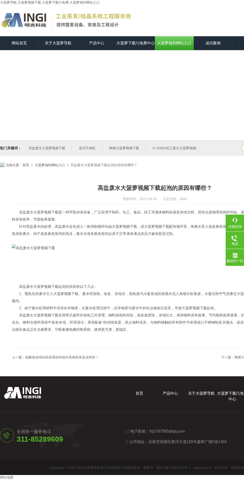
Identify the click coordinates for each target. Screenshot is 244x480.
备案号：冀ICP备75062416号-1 (166, 468)
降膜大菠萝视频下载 (124, 148)
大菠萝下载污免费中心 (136, 43)
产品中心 (96, 43)
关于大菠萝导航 (58, 43)
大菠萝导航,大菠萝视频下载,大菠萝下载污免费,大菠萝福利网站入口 (50, 2)
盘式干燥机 (87, 148)
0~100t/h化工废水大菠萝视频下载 (178, 148)
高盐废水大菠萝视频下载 (47, 148)
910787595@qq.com (167, 431)
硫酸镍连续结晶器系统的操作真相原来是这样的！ (62, 357)
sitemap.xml (202, 468)
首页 (25, 165)
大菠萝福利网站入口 (174, 43)
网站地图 (6, 477)
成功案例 (213, 43)
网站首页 (19, 43)
